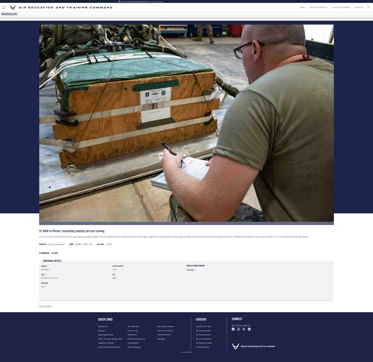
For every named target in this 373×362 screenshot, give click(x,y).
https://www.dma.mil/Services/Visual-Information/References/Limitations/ (248, 277)
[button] (158, 2)
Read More (190, 270)
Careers (201, 319)
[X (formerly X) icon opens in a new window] (243, 329)
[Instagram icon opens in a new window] (238, 329)
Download (45, 253)
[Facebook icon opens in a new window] (233, 329)
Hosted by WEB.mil (186, 352)
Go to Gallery (45, 306)
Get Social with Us (241, 325)
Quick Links (105, 319)
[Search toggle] (368, 7)
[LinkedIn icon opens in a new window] (249, 329)
